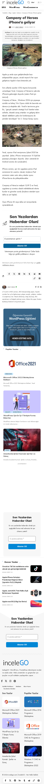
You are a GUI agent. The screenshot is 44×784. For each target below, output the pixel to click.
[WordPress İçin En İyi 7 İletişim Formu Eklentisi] (22, 401)
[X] (6, 681)
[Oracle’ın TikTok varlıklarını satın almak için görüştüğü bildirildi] (36, 568)
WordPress (17, 412)
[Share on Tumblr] (24, 780)
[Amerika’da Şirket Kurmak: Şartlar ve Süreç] (22, 440)
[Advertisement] (22, 488)
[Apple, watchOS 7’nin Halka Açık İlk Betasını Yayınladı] (36, 593)
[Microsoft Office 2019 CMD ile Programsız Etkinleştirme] (33, 726)
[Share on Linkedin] (19, 780)
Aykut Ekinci (19, 27)
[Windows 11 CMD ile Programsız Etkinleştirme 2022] (33, 751)
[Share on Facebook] (5, 780)
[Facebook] (36, 287)
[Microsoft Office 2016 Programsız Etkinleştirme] (33, 702)
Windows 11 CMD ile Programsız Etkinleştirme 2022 (32, 762)
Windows (8, 374)
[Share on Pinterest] (15, 780)
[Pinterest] (14, 681)
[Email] (39, 274)
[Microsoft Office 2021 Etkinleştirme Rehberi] (22, 363)
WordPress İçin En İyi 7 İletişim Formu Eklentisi (10, 734)
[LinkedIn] (41, 287)
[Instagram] (38, 287)
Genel (7, 450)
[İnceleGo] (15, 2)
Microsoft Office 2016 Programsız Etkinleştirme (32, 713)
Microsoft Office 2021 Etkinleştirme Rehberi (18, 378)
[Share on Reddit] (29, 780)
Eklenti (7, 412)
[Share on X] (10, 780)
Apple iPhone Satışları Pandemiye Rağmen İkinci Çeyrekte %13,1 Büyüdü (12, 579)
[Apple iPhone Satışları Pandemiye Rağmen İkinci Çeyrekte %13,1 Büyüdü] (36, 579)
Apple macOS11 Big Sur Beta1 (14, 601)
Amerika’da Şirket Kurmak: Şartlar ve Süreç (9, 759)
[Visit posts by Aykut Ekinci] (4, 287)
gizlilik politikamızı (22, 254)
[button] (4, 2)
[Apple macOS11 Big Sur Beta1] (36, 603)
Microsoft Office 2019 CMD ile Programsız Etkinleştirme (32, 737)
